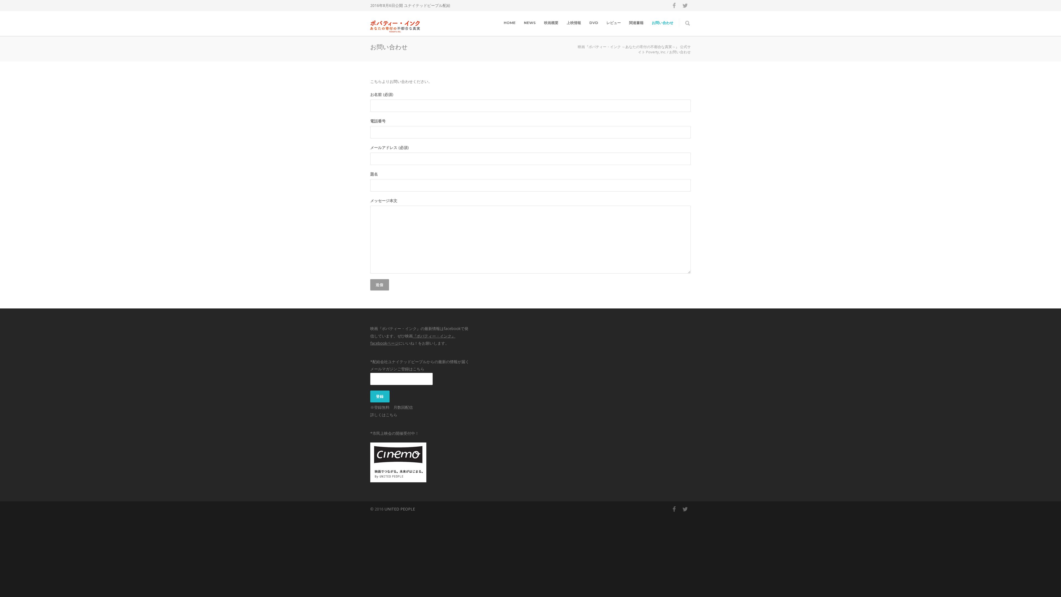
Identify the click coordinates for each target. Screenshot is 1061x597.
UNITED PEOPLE (400, 509)
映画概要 (551, 22)
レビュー (613, 22)
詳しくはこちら (383, 414)
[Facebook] (674, 5)
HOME (510, 22)
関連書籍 (636, 22)
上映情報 (574, 22)
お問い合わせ (662, 22)
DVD (593, 22)
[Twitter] (685, 5)
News (530, 22)
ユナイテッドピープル (423, 5)
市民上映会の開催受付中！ (395, 433)
